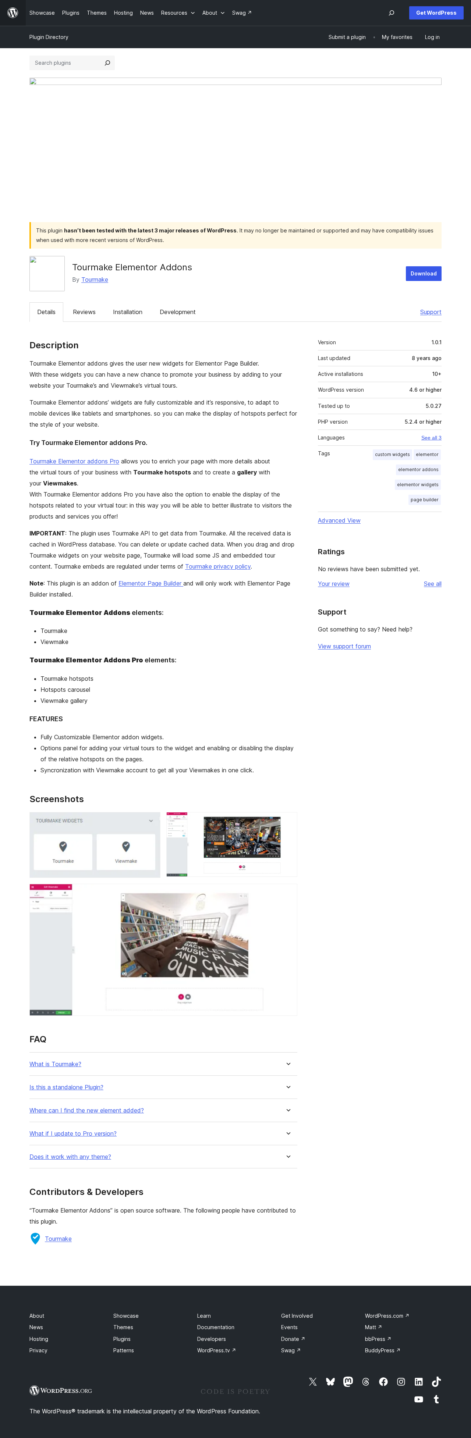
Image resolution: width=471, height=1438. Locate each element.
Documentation (215, 1327)
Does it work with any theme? (70, 1156)
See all (433, 583)
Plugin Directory (48, 37)
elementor (427, 454)
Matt (373, 1327)
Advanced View (339, 520)
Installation (127, 312)
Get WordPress (436, 13)
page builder (425, 499)
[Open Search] (391, 13)
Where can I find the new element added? (86, 1110)
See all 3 (431, 438)
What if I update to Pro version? (73, 1133)
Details (46, 312)
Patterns (123, 1350)
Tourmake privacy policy (218, 566)
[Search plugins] (107, 63)
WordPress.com (387, 1316)
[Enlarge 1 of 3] (150, 822)
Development (178, 312)
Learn (204, 1316)
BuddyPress (383, 1350)
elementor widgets (418, 484)
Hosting (38, 1339)
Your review (334, 583)
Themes (123, 1327)
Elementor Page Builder (150, 583)
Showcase (126, 1316)
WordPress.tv (216, 1350)
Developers (211, 1339)
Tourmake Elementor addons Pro (74, 461)
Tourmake (94, 279)
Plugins (122, 1339)
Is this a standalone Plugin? (66, 1087)
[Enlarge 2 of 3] (287, 822)
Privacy (38, 1350)
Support (431, 312)
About (36, 1316)
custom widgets (392, 454)
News (36, 1327)
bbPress (378, 1339)
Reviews (84, 312)
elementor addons (418, 469)
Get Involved (297, 1316)
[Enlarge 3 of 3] (287, 893)
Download (424, 273)
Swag (291, 1350)
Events (289, 1327)
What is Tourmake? (55, 1064)
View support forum (344, 646)
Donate (293, 1339)
